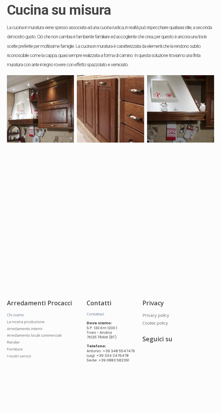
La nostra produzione (26, 321)
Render (13, 342)
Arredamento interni (24, 328)
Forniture (15, 349)
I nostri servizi (19, 356)
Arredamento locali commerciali (34, 335)
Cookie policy (155, 323)
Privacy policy (155, 315)
